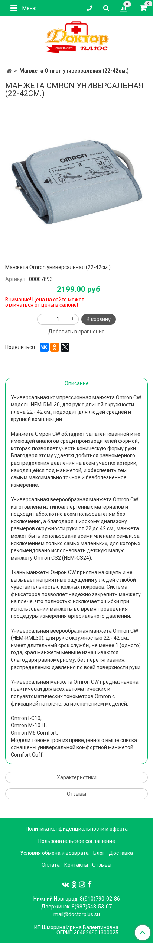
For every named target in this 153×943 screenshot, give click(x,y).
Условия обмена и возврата (54, 853)
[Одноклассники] (54, 347)
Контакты (76, 865)
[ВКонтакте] (44, 347)
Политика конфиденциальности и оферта (77, 829)
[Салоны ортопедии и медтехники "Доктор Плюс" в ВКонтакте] (65, 884)
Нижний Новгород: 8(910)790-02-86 (76, 899)
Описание (77, 383)
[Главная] (9, 71)
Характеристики (77, 777)
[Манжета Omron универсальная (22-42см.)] (76, 179)
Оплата (51, 865)
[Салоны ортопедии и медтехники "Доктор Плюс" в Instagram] (82, 884)
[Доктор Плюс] (76, 37)
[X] (65, 347)
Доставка (121, 853)
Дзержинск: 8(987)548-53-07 (76, 907)
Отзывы (76, 794)
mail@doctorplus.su (76, 914)
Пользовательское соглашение (76, 841)
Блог (99, 853)
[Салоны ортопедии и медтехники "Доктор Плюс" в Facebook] (90, 884)
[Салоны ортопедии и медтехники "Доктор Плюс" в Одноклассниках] (74, 884)
